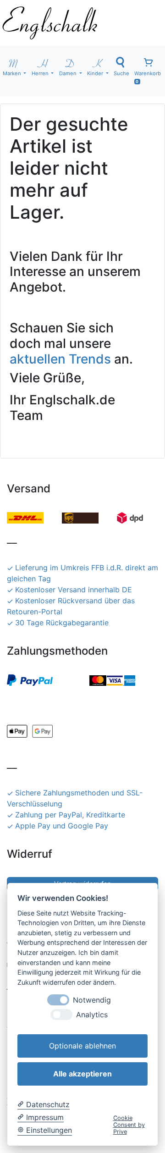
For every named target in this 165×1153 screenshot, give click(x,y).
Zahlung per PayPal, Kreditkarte (70, 814)
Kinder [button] (95, 73)
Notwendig (92, 1000)
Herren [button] (41, 73)
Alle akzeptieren (82, 1073)
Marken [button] (12, 73)
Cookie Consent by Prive (129, 1125)
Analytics (92, 1014)
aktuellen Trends (60, 359)
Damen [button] (68, 73)
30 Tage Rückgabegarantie (62, 622)
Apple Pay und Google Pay (61, 825)
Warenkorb (147, 77)
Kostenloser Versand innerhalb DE (73, 589)
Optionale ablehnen (82, 1045)
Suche (121, 73)
